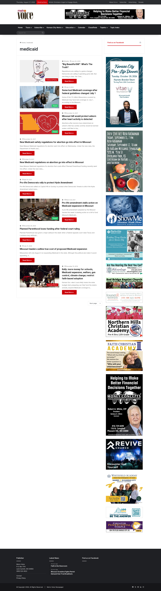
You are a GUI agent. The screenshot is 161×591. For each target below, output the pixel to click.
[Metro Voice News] (25, 14)
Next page (93, 303)
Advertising (132, 2)
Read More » (69, 81)
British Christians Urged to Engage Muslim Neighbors (67, 2)
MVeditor (66, 61)
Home (20, 27)
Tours (28, 27)
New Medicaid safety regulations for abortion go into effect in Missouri (55, 142)
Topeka (103, 27)
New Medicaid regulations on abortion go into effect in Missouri (52, 162)
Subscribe (123, 2)
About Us (112, 2)
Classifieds (92, 27)
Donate (141, 2)
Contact (19, 576)
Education (70, 27)
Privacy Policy (21, 578)
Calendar (81, 27)
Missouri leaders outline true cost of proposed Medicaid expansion (53, 249)
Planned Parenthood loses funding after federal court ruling (50, 228)
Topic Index (114, 27)
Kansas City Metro (54, 27)
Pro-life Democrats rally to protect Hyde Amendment (46, 182)
